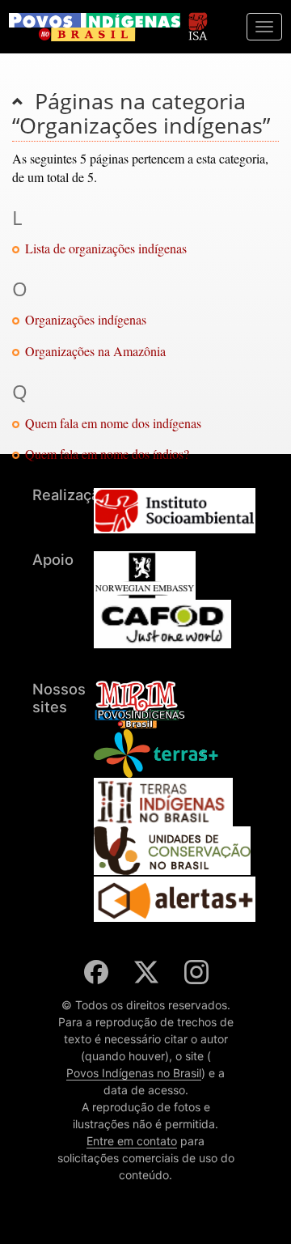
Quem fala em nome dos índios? (107, 453)
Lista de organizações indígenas (106, 248)
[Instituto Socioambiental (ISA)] (197, 19)
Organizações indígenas (85, 319)
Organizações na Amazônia (95, 350)
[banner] (94, 27)
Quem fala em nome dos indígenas (113, 422)
